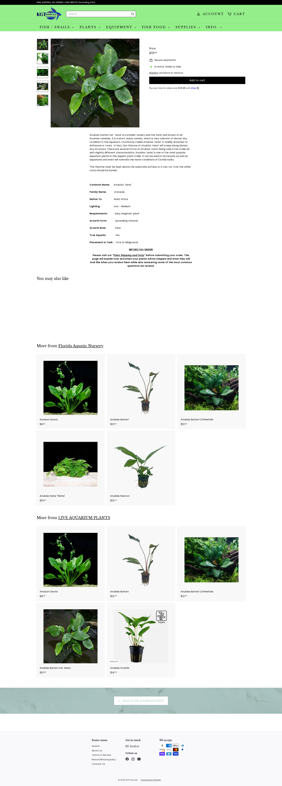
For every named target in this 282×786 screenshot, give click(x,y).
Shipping (153, 73)
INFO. (212, 27)
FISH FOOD (154, 27)
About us (97, 750)
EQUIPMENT (120, 27)
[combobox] (101, 14)
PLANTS (89, 27)
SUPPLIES (187, 27)
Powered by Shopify (151, 780)
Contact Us (98, 763)
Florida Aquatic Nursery (80, 346)
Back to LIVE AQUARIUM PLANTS (143, 701)
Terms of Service (101, 754)
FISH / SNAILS (56, 27)
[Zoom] (95, 83)
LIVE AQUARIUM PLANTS (84, 518)
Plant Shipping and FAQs (129, 255)
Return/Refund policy (104, 759)
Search (96, 746)
